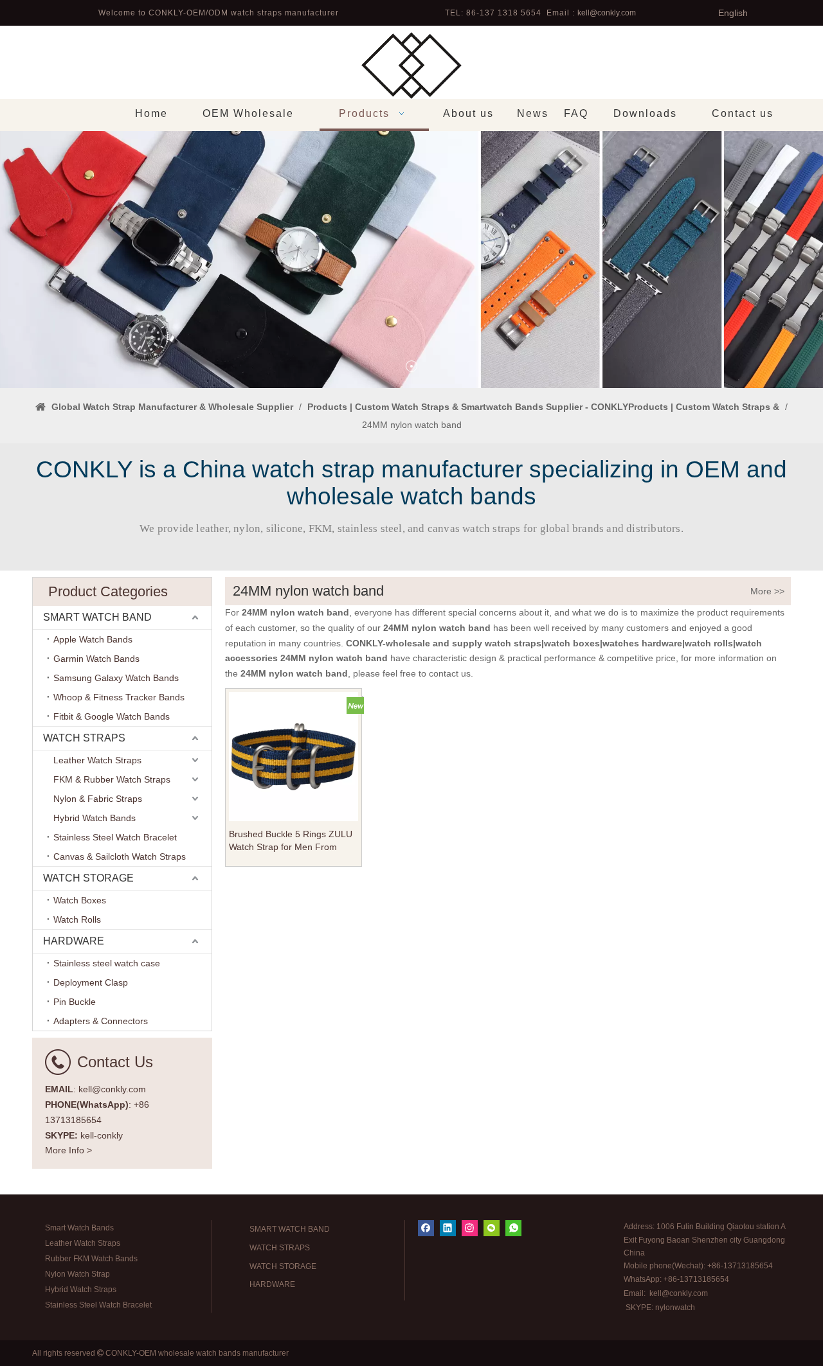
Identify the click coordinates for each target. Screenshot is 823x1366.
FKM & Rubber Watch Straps (111, 779)
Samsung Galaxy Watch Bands (116, 678)
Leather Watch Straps (97, 760)
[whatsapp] (513, 1228)
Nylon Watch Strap (77, 1274)
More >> (767, 591)
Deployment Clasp (90, 982)
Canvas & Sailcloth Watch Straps (119, 856)
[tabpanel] (411, 259)
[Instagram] (470, 1228)
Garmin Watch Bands (96, 658)
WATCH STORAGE (88, 878)
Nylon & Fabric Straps (97, 799)
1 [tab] (411, 366)
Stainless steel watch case (106, 963)
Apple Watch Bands (92, 639)
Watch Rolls (77, 919)
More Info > (68, 1150)
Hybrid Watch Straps (80, 1289)
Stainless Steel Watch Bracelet (115, 837)
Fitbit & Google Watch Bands (111, 716)
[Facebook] (426, 1228)
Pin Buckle (74, 1002)
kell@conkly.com (606, 12)
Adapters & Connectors (100, 1021)
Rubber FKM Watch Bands (91, 1258)
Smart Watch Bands (79, 1227)
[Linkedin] (448, 1228)
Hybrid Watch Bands (94, 818)
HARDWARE (73, 941)
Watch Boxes (79, 900)
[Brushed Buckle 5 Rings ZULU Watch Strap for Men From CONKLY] (293, 755)
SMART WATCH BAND (97, 617)
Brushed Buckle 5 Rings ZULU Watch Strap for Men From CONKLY (290, 841)
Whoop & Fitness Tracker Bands (119, 697)
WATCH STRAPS (84, 737)
